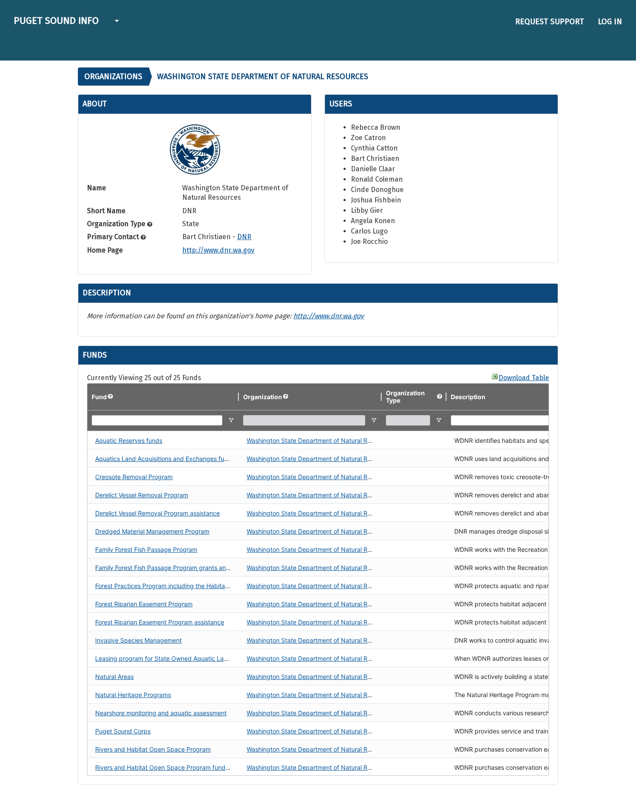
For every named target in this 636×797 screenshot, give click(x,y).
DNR (244, 237)
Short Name (106, 211)
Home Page (105, 250)
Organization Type (117, 224)
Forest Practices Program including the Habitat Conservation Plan (187, 585)
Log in (610, 21)
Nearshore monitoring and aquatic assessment (161, 713)
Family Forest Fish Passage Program (146, 549)
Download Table (523, 378)
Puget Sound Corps (123, 731)
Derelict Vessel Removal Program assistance (157, 513)
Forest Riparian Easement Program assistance (159, 622)
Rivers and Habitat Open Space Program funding (164, 767)
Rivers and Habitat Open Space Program (153, 749)
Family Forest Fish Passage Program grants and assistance (178, 567)
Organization (262, 396)
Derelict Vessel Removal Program (141, 495)
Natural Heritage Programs (133, 694)
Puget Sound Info (56, 20)
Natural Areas (114, 676)
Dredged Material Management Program (152, 531)
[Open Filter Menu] (231, 420)
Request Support (549, 21)
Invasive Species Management (138, 640)
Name (96, 188)
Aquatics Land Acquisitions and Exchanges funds (164, 458)
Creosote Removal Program (134, 476)
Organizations (113, 76)
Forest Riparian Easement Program (144, 604)
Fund (99, 396)
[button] (115, 22)
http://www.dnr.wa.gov (218, 250)
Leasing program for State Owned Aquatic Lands (164, 658)
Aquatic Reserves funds (128, 440)
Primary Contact (114, 237)
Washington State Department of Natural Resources (320, 440)
